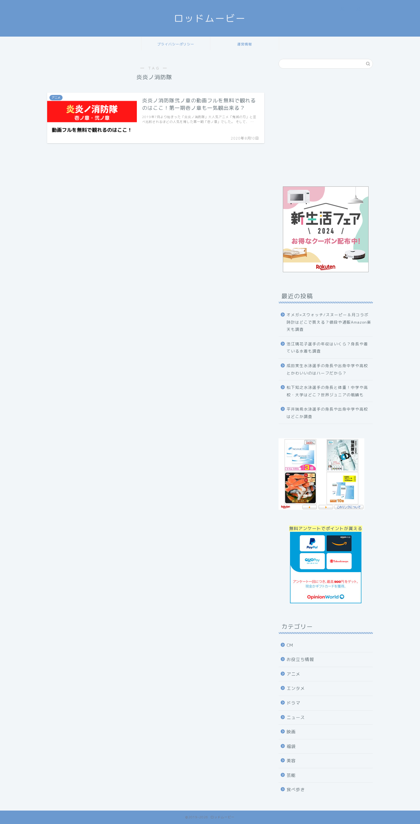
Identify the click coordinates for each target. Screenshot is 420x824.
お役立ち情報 (300, 659)
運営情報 (244, 44)
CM (290, 645)
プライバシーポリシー (175, 44)
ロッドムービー (210, 18)
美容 (291, 761)
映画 (291, 732)
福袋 (291, 746)
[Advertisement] (326, 130)
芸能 (291, 775)
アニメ (293, 674)
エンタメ (296, 688)
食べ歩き (296, 790)
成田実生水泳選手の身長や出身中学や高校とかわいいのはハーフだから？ (327, 369)
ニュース (296, 717)
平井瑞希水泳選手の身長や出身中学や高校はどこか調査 (327, 412)
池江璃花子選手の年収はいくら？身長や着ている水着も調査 (327, 347)
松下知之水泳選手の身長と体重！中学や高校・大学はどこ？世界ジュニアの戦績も (327, 391)
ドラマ (293, 703)
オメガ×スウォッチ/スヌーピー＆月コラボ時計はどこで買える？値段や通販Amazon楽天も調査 (329, 322)
